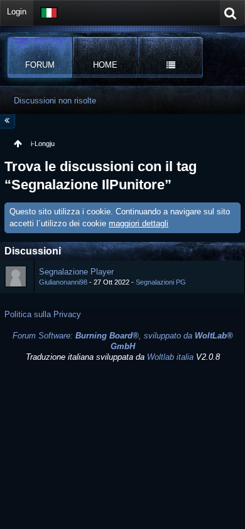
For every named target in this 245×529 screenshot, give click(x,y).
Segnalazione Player (76, 271)
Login (16, 11)
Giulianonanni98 (63, 282)
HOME (105, 65)
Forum (40, 65)
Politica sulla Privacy (42, 314)
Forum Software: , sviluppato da (123, 341)
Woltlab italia (170, 357)
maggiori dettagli (138, 223)
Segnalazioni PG (161, 282)
